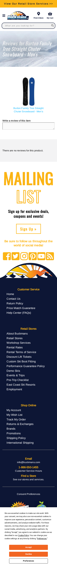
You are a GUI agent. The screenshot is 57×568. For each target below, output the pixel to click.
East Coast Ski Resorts (21, 384)
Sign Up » (28, 229)
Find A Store (38, 18)
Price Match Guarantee (21, 308)
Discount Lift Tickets (19, 356)
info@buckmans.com (28, 462)
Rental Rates (15, 347)
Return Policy (15, 303)
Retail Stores (14, 338)
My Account (14, 410)
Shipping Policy (16, 438)
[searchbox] (52, 26)
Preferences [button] (42, 539)
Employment (14, 389)
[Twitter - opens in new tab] (16, 256)
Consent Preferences (28, 494)
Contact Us (13, 298)
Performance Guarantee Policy (26, 366)
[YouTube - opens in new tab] (41, 256)
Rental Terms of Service (21, 352)
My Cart (50, 18)
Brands (11, 428)
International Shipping (20, 442)
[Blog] (50, 256)
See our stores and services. (28, 479)
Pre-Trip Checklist (18, 380)
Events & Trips (15, 375)
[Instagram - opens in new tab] (24, 256)
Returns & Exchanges (20, 424)
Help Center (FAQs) (19, 312)
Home (10, 294)
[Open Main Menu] (4, 15)
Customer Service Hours (28, 471)
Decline (28, 554)
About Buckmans (17, 333)
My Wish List (14, 414)
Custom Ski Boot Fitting (21, 361)
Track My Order (16, 419)
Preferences (28, 561)
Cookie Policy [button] (23, 535)
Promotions (14, 433)
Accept (28, 547)
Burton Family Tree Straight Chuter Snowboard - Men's (28, 110)
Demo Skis (13, 370)
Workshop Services (19, 342)
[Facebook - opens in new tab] (7, 256)
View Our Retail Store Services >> (28, 3)
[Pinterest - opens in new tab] (33, 256)
